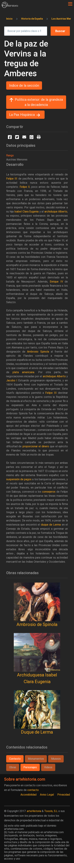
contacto (33, 790)
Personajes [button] (30, 767)
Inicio (9, 18)
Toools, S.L (51, 811)
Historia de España (32, 18)
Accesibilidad (28, 794)
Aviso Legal (47, 794)
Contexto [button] (15, 758)
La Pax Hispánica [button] (22, 115)
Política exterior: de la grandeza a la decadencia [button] (39, 102)
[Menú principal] (70, 4)
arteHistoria (34, 811)
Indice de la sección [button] (24, 85)
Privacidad (63, 794)
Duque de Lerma (37, 732)
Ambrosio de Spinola (37, 624)
